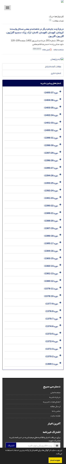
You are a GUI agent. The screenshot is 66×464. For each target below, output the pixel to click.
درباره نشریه (54, 397)
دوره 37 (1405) (51, 92)
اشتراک (11, 445)
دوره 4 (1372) (51, 341)
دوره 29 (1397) (51, 153)
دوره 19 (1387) (51, 228)
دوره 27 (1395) (51, 168)
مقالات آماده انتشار (53, 66)
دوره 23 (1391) (51, 198)
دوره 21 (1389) (51, 213)
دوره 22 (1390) (51, 206)
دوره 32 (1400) (51, 130)
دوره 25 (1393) (51, 183)
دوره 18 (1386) (51, 236)
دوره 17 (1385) (51, 243)
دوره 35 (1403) (51, 108)
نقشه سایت (55, 415)
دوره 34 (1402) (51, 115)
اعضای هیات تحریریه (51, 402)
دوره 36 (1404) (51, 100)
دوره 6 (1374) (51, 326)
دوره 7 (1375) (51, 319)
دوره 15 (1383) (51, 258)
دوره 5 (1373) (51, 334)
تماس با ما (56, 411)
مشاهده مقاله (59, 49)
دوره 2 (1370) (51, 356)
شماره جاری (56, 73)
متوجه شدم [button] (55, 460)
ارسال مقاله (55, 406)
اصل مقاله (41, 49)
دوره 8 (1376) (51, 311)
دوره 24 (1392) (51, 190)
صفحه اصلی (55, 392)
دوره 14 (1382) (51, 266)
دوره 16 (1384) (51, 251)
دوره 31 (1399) (51, 138)
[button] (54, 453)
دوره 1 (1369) (51, 364)
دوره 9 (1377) (51, 304)
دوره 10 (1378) (51, 296)
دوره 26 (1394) (51, 175)
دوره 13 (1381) (51, 273)
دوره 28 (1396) (51, 160)
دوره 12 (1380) (51, 281)
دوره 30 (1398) (51, 145)
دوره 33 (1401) (51, 123)
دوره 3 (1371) (51, 349)
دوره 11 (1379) (51, 288)
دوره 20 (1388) (51, 221)
